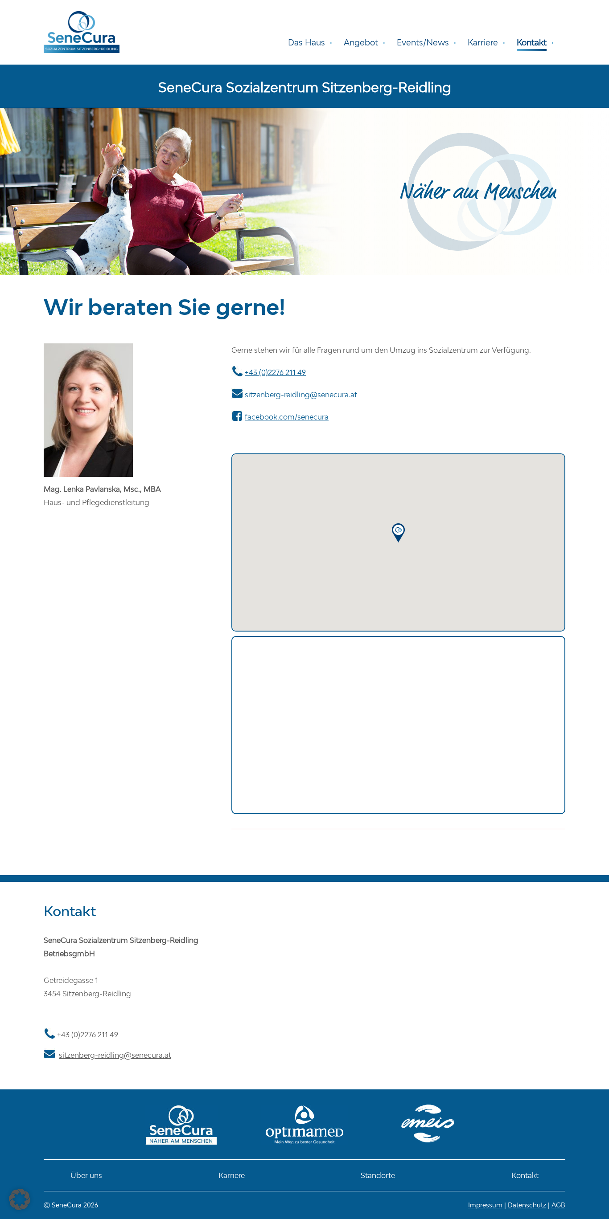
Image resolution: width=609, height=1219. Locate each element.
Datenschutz (527, 1205)
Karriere (231, 1175)
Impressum (485, 1205)
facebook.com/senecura (287, 416)
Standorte (378, 1175)
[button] (19, 1199)
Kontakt (525, 1175)
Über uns (86, 1175)
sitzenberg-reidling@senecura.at (301, 394)
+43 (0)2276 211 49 (275, 372)
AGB (558, 1205)
